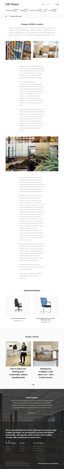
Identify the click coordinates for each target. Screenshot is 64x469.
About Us (21, 446)
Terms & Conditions (38, 450)
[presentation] (6, 306)
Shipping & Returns (38, 446)
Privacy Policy (37, 448)
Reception (8, 448)
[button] (31, 384)
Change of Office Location (16, 16)
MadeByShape (54, 463)
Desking (8, 450)
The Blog (21, 450)
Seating (8, 446)
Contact (21, 448)
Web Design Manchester (44, 463)
